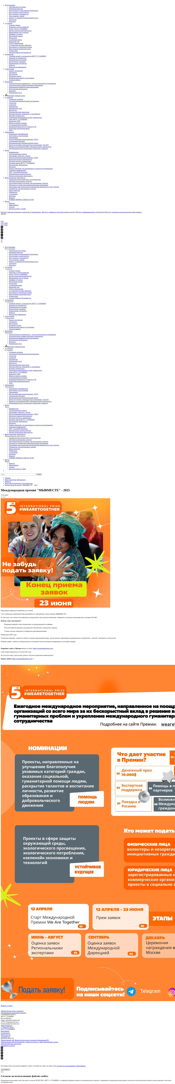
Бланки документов (16, 71)
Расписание (13, 38)
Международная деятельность (15, 178)
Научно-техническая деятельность (21, 176)
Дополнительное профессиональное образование (26, 85)
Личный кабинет (15, 80)
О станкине (9, 97)
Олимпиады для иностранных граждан (22, 189)
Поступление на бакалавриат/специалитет (23, 10)
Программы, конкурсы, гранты (19, 156)
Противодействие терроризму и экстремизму (24, 114)
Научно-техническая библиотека (20, 31)
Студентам (8, 23)
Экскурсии (13, 20)
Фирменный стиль (15, 93)
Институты (13, 110)
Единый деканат (14, 25)
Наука (7, 150)
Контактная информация (17, 67)
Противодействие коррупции (19, 112)
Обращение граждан (8, 1046)
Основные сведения (16, 99)
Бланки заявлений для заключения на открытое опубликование (31, 168)
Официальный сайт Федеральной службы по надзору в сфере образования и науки (29, 1042)
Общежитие (13, 192)
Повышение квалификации (18, 134)
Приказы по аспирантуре (17, 58)
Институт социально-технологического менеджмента (123, 212)
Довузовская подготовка (17, 7)
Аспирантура (5, 1036)
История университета (17, 116)
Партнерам (8, 82)
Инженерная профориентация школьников (23, 87)
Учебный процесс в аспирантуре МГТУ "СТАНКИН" (27, 56)
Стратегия (12, 105)
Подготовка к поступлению (18, 136)
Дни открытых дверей (16, 16)
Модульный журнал (16, 36)
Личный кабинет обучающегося (20, 52)
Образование (9, 132)
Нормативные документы (18, 63)
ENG (6, 223)
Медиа (7, 201)
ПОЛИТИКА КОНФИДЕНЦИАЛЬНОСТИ (16, 1061)
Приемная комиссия (16, 9)
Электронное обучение (17, 141)
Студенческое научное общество (20, 45)
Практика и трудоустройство (19, 27)
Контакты (12, 21)
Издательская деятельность (18, 89)
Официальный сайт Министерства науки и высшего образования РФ (25, 1040)
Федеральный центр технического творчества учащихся (28, 148)
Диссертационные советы (18, 154)
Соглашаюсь (5, 1069)
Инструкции (13, 74)
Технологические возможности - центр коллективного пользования (32, 83)
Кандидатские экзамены (17, 62)
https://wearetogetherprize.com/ (43, 648)
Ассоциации (13, 194)
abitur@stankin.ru (6, 1025)
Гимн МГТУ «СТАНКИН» (18, 119)
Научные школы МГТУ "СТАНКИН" (22, 163)
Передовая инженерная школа (19, 128)
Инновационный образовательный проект (23, 143)
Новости (12, 65)
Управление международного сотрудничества (25, 179)
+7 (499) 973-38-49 (7, 1027)
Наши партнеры (14, 190)
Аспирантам (9, 54)
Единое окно (13, 51)
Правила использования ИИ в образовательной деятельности (30, 147)
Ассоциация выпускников (18, 125)
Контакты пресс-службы (17, 209)
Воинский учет (14, 41)
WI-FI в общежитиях (16, 43)
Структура (12, 103)
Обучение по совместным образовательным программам (28, 185)
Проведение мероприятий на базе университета (25, 117)
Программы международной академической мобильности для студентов (34, 187)
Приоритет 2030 (14, 121)
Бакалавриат (5, 1031)
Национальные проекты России (20, 174)
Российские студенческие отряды (20, 47)
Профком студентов (16, 34)
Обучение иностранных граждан (20, 181)
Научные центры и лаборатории (20, 161)
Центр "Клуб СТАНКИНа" (18, 29)
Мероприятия (13, 205)
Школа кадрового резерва (18, 123)
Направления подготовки (18, 60)
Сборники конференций (17, 170)
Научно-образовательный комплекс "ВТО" (24, 139)
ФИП (11, 130)
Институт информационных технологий (89, 212)
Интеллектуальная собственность (20, 159)
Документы (13, 72)
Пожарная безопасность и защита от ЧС (22, 127)
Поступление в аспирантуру (19, 14)
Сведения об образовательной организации (24, 101)
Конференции (14, 152)
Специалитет (5, 1033)
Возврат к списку (7, 1006)
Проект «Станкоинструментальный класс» (23, 18)
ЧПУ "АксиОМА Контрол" (18, 172)
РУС (2, 221)
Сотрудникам (9, 69)
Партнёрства (13, 106)
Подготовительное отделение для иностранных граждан (28, 183)
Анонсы (12, 207)
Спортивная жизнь (15, 40)
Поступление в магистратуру (19, 12)
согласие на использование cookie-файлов (71, 1066)
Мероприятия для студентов (18, 32)
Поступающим (10, 5)
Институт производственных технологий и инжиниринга (21, 212)
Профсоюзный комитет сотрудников (21, 78)
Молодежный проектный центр (20, 49)
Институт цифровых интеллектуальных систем (58, 212)
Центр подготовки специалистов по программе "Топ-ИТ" (29, 145)
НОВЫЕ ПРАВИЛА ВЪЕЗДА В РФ (21, 199)
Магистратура (6, 1035)
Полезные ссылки (15, 76)
